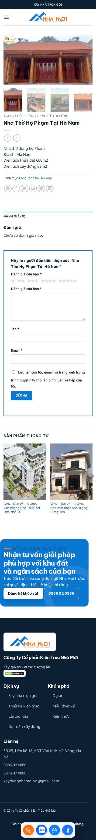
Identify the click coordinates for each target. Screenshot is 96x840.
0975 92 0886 (14, 773)
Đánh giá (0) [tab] (14, 216)
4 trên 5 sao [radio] (48, 281)
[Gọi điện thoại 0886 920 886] (28, 830)
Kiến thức (61, 716)
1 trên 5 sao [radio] (12, 281)
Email (16, 350)
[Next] (85, 60)
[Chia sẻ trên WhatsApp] (8, 188)
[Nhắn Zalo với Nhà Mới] (41, 830)
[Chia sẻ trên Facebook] (16, 188)
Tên (15, 329)
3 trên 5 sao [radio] (32, 281)
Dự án (58, 695)
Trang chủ (12, 116)
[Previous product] (16, 138)
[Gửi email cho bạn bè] (33, 188)
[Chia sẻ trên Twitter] (24, 188)
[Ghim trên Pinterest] (41, 188)
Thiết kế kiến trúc (23, 706)
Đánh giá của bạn (26, 274)
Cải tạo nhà (18, 716)
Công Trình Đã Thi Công (47, 116)
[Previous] (11, 60)
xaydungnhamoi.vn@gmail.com (31, 780)
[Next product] (7, 138)
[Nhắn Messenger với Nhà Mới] (54, 830)
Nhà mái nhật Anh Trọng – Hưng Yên (70, 510)
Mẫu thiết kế (64, 706)
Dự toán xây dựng (24, 726)
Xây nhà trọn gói (22, 695)
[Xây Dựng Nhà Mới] (48, 17)
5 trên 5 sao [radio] (67, 281)
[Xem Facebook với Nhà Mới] (67, 830)
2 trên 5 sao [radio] (20, 281)
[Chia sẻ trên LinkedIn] (50, 188)
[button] (6, 17)
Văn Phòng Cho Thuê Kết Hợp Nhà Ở (21, 510)
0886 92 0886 (14, 764)
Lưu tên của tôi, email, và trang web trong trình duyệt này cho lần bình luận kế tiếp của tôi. (48, 379)
